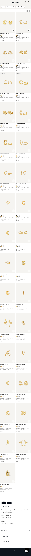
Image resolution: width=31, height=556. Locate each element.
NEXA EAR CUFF (4, 274)
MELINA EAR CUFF (20, 123)
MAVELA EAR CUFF (20, 63)
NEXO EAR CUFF (20, 214)
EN (14, 550)
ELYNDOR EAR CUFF (21, 394)
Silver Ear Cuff (10, 6)
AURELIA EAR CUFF (20, 274)
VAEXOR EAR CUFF (5, 334)
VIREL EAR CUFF (4, 454)
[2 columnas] (29, 11)
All (3, 6)
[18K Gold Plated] (1, 35)
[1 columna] (27, 11)
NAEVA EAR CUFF (4, 154)
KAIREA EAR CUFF (4, 33)
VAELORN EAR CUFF (21, 424)
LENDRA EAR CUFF (20, 244)
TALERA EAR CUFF (4, 93)
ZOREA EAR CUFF (4, 183)
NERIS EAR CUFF (4, 123)
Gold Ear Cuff (20, 6)
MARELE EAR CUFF (4, 304)
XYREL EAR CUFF (20, 304)
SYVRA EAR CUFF (4, 394)
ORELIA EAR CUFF (20, 154)
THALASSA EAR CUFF (21, 183)
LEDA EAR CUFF (4, 244)
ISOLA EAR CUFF (4, 214)
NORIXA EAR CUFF (4, 364)
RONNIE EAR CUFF (4, 484)
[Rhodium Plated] (3, 35)
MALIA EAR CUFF (20, 33)
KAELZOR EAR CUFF (5, 424)
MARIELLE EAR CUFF (21, 454)
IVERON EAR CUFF (20, 334)
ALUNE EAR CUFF (20, 93)
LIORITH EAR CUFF (20, 364)
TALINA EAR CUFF (4, 63)
